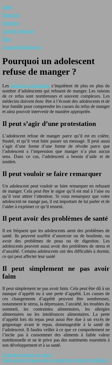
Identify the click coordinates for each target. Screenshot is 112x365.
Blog (6, 39)
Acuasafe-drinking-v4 (22, 47)
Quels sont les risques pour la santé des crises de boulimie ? (55, 360)
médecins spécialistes (30, 85)
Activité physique (18, 31)
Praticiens (11, 15)
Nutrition (10, 23)
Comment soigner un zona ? (27, 354)
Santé (7, 7)
